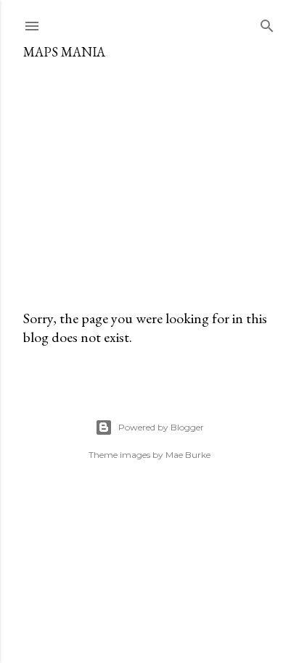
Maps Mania (64, 51)
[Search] (267, 23)
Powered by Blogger (161, 427)
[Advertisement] (149, 178)
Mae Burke (187, 454)
